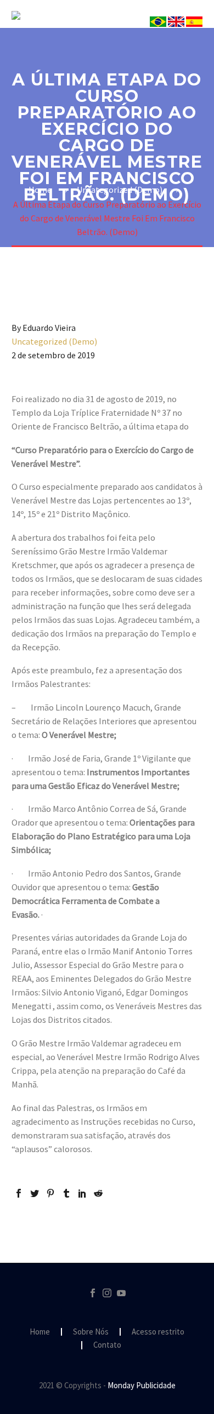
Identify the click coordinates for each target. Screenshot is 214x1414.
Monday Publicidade (142, 1385)
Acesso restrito (158, 1332)
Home (40, 1332)
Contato (107, 1345)
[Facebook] (18, 1193)
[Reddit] (98, 1193)
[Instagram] (107, 1293)
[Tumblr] (66, 1193)
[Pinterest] (50, 1193)
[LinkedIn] (82, 1193)
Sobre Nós (164, 31)
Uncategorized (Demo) (54, 341)
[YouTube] (121, 1293)
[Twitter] (34, 1193)
